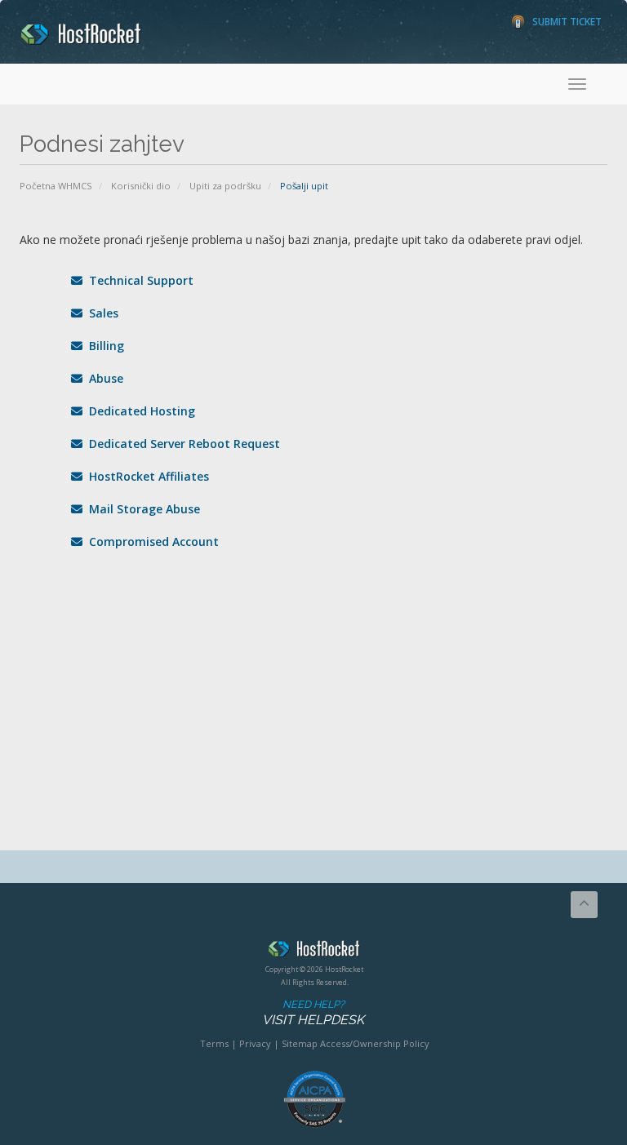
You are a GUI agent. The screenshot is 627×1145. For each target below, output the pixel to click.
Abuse (102, 378)
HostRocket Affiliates (145, 476)
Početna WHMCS (56, 186)
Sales (100, 313)
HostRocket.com (314, 951)
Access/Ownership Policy (374, 1043)
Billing (103, 345)
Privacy (255, 1043)
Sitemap (300, 1043)
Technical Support (137, 280)
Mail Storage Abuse (141, 509)
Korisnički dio (141, 186)
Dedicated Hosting (138, 411)
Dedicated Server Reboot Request (181, 443)
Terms (214, 1043)
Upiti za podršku (225, 186)
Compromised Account (150, 541)
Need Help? (313, 1012)
